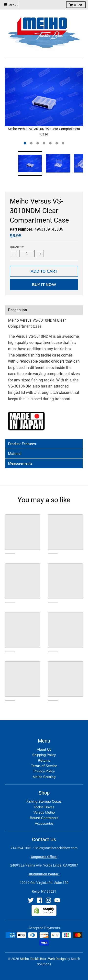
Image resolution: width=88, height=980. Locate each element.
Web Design (57, 959)
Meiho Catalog (44, 777)
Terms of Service (44, 766)
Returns (44, 760)
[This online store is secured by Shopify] (44, 914)
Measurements (20, 463)
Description (17, 310)
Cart (78, 5)
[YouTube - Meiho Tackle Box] (57, 900)
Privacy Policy (44, 771)
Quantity (17, 247)
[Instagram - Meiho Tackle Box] (48, 900)
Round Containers (44, 818)
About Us (44, 749)
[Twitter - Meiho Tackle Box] (31, 900)
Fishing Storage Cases (44, 801)
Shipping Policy (44, 755)
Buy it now (44, 284)
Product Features (22, 444)
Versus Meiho (44, 812)
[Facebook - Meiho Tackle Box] (40, 900)
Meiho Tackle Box (33, 959)
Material (15, 454)
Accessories (44, 823)
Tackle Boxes (44, 807)
